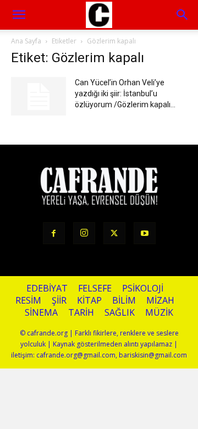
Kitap (89, 300)
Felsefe (95, 288)
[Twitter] (114, 233)
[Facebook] (54, 233)
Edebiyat (47, 288)
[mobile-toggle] (18, 15)
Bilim (124, 300)
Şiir (59, 300)
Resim (28, 300)
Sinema (41, 312)
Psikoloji (142, 288)
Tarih (81, 312)
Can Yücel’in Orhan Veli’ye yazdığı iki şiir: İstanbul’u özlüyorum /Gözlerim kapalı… (125, 93)
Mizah (160, 300)
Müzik (159, 312)
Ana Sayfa (26, 41)
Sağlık (120, 312)
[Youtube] (145, 233)
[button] (182, 15)
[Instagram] (84, 233)
